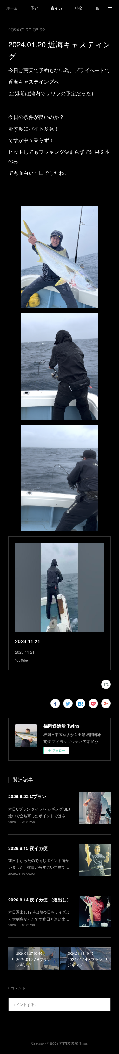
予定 (34, 7)
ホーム (12, 7)
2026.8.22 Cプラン (27, 796)
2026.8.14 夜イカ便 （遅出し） (39, 899)
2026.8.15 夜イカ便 (28, 848)
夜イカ (56, 7)
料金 (79, 7)
